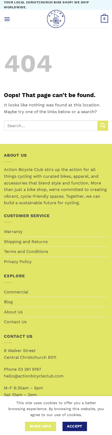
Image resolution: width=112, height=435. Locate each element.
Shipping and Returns (26, 241)
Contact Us (15, 321)
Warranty (13, 231)
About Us (13, 311)
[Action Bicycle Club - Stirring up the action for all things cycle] (56, 19)
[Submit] (103, 126)
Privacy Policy (18, 261)
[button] (7, 19)
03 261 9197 (29, 369)
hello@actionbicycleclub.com (34, 376)
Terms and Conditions (26, 251)
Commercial (16, 291)
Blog (8, 301)
